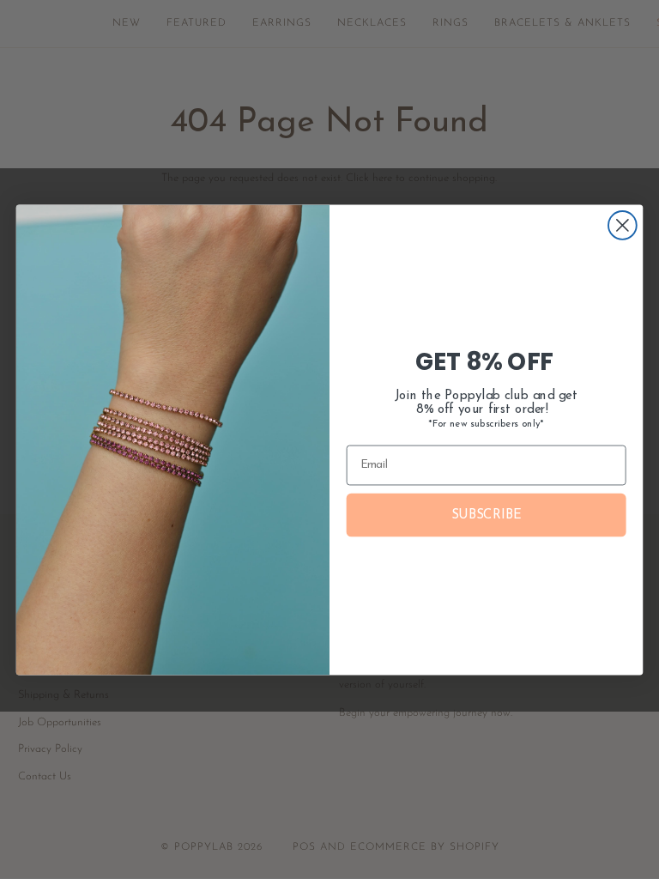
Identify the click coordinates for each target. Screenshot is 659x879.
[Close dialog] (622, 225)
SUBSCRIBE (486, 514)
